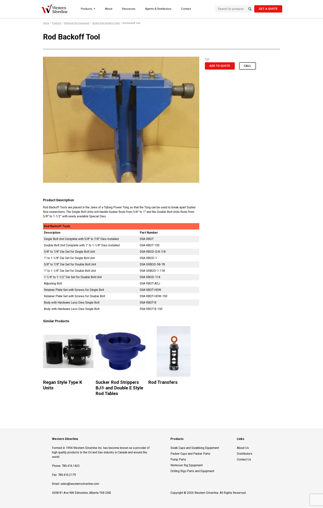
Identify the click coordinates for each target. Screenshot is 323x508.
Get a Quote (268, 8)
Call (247, 66)
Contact (186, 8)
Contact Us (244, 459)
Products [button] (87, 8)
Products (56, 23)
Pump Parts (178, 459)
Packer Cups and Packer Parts (190, 453)
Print (207, 59)
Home (46, 23)
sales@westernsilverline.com (79, 484)
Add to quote (219, 66)
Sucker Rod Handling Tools (106, 23)
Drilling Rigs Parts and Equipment (192, 471)
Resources (128, 8)
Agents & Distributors (158, 8)
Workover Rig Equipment (76, 23)
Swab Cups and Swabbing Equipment (194, 448)
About (108, 8)
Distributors (244, 453)
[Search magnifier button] (250, 9)
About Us (243, 448)
